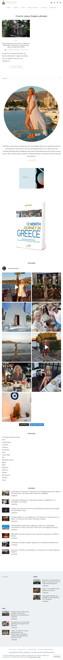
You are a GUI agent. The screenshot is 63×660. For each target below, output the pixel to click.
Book (3, 440)
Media (4, 462)
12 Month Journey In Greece (11, 437)
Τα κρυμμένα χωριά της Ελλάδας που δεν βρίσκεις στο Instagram (50, 597)
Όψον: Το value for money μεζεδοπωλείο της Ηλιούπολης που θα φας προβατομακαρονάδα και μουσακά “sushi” (19, 634)
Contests (5, 447)
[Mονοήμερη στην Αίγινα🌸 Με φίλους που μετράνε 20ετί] (46, 317)
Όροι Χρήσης (22, 649)
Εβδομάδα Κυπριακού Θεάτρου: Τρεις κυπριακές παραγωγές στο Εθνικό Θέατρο (35, 535)
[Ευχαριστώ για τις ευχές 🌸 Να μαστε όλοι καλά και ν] (46, 287)
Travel (16, 7)
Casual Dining (6, 442)
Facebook (5, 577)
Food (23, 7)
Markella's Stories (7, 460)
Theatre (4, 477)
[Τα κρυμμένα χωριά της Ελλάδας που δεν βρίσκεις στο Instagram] (37, 597)
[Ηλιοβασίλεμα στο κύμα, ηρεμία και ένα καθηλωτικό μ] (16, 287)
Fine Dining (5, 450)
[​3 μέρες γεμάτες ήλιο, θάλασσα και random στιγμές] (16, 407)
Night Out (5, 467)
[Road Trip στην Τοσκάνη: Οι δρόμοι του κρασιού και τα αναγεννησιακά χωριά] (37, 581)
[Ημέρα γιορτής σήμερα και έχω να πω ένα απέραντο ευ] (46, 377)
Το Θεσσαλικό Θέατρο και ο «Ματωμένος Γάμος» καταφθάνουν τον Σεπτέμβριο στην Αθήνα (33, 501)
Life (3, 457)
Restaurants (6, 475)
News (9, 7)
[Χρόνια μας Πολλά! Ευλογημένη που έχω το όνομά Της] (16, 317)
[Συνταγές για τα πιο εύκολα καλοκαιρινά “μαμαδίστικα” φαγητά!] (5, 623)
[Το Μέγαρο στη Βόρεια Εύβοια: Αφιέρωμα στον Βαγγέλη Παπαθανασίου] (5, 544)
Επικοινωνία (32, 649)
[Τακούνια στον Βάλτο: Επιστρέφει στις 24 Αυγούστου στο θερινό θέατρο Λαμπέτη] (5, 551)
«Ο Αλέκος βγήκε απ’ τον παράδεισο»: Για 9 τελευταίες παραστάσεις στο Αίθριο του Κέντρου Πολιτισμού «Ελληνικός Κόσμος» (35, 518)
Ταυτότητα (12, 649)
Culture (44, 7)
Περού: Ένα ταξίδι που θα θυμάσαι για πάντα (50, 589)
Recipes (4, 472)
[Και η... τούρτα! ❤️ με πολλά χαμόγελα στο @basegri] (16, 377)
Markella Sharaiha (13, 49)
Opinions (52, 7)
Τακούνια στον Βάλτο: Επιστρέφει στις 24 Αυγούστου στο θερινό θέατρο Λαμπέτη (35, 551)
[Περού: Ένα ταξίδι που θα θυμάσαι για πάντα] (37, 590)
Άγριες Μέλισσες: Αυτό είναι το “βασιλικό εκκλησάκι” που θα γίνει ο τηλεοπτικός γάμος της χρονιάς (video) (16, 45)
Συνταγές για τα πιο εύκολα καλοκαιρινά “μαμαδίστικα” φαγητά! (20, 623)
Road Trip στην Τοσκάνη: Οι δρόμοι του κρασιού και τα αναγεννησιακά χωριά (51, 581)
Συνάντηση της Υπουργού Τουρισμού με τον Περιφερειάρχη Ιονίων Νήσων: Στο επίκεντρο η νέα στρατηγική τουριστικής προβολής (36, 492)
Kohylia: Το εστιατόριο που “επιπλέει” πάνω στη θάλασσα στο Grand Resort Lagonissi (20, 614)
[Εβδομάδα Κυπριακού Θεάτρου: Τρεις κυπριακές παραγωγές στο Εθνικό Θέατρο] (5, 535)
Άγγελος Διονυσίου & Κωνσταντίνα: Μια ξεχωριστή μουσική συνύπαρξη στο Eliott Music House (35, 509)
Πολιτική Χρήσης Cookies (35, 657)
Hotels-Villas (33, 7)
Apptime (51, 652)
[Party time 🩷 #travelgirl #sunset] (16, 347)
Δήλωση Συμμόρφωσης (46, 649)
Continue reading (16, 67)
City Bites (5, 445)
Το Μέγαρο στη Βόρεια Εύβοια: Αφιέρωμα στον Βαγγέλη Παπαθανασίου (34, 542)
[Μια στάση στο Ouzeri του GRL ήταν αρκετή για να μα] (46, 347)
